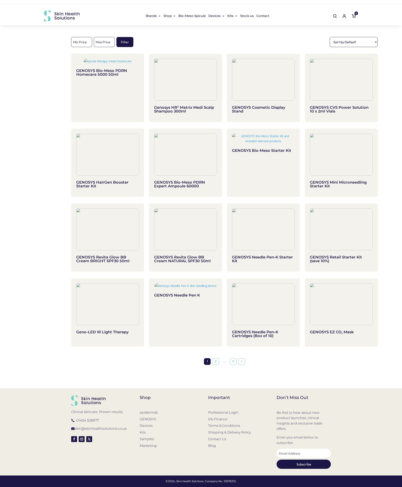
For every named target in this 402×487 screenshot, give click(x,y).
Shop (168, 16)
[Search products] (334, 16)
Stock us (247, 16)
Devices (214, 16)
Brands (151, 16)
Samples (147, 439)
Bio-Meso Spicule (192, 16)
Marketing (148, 446)
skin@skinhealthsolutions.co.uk (101, 429)
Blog (212, 446)
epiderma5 (149, 412)
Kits (230, 16)
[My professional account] (344, 16)
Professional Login (223, 412)
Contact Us (217, 439)
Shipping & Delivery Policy (229, 432)
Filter (125, 42)
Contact (262, 16)
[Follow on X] (89, 439)
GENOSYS (148, 419)
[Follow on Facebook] (74, 439)
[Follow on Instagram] (82, 439)
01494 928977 (87, 420)
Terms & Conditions (224, 426)
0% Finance (217, 419)
